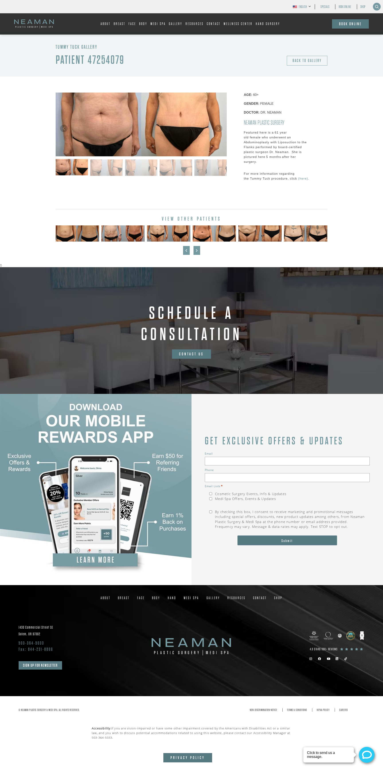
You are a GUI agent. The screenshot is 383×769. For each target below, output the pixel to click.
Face (132, 24)
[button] (218, 128)
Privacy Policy (187, 758)
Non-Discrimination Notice (263, 710)
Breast (119, 24)
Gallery (175, 24)
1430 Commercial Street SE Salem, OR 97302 (36, 631)
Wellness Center (238, 24)
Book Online (345, 7)
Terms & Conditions (297, 710)
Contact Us (191, 354)
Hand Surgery (268, 24)
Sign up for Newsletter (40, 665)
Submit (287, 541)
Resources (195, 24)
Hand (172, 598)
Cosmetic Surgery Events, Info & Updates (250, 494)
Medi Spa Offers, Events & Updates (245, 498)
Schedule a (191, 324)
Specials (325, 7)
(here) (303, 178)
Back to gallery (307, 60)
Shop (362, 7)
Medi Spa (158, 24)
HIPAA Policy (323, 710)
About (106, 24)
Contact (214, 24)
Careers (343, 710)
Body (143, 24)
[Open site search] (377, 7)
